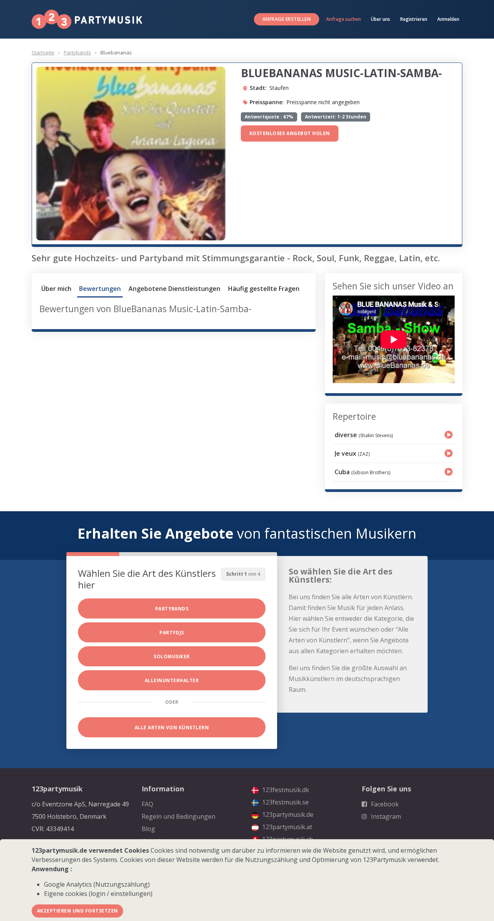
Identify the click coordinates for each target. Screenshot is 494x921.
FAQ (147, 804)
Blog (148, 829)
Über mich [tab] (56, 288)
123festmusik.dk (285, 790)
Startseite (43, 52)
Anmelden (448, 19)
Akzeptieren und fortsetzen (77, 910)
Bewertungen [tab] (100, 288)
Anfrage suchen (343, 19)
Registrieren (413, 19)
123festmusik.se (285, 802)
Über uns (380, 19)
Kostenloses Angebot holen (289, 133)
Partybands (77, 52)
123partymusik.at (286, 827)
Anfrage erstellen (286, 19)
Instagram (385, 816)
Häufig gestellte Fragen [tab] (263, 288)
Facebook (384, 804)
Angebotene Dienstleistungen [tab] (174, 288)
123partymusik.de (287, 814)
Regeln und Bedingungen (178, 816)
